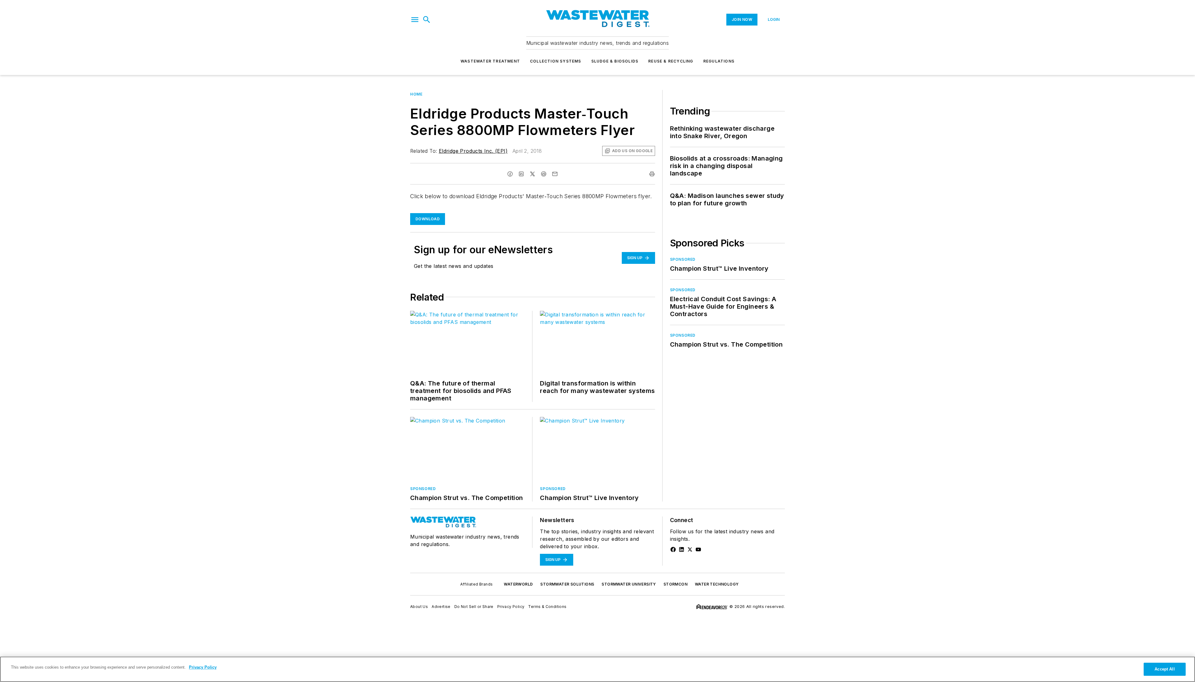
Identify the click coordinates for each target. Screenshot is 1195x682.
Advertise (441, 606)
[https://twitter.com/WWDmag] (690, 549)
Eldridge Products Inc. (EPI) (473, 151)
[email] (555, 174)
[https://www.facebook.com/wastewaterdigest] (673, 549)
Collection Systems (555, 61)
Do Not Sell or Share (474, 606)
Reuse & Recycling (670, 61)
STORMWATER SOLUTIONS (567, 584)
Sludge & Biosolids (615, 61)
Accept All (1164, 669)
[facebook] (510, 174)
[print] (652, 174)
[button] (414, 19)
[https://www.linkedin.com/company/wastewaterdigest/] (681, 549)
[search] (426, 19)
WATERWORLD (518, 584)
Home (416, 94)
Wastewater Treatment (490, 61)
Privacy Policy (511, 606)
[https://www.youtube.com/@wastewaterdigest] (698, 549)
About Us (419, 606)
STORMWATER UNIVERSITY (629, 584)
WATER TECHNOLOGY (716, 584)
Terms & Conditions (547, 606)
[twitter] (532, 174)
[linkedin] (521, 174)
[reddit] (544, 174)
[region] (597, 669)
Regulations (718, 61)
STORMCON (675, 584)
